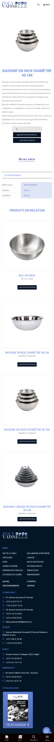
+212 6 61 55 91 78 (13, 681)
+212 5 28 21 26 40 (14, 639)
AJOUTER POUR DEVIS (27, 140)
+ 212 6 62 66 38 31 (14, 643)
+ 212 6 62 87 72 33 (14, 605)
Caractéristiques (12, 175)
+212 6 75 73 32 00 (14, 614)
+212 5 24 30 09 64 (13, 677)
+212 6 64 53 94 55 (14, 618)
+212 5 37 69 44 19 (14, 658)
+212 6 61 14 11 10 (14, 662)
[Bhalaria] (27, 168)
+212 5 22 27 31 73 (14, 601)
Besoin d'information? (28, 135)
